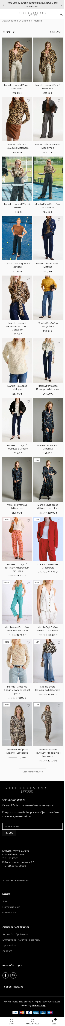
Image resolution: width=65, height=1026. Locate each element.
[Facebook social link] (5, 975)
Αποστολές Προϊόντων (15, 934)
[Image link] (26, 789)
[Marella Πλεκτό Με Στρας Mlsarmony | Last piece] (17, 661)
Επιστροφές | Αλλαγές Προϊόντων (21, 939)
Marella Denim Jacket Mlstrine (47, 265)
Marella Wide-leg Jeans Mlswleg (17, 265)
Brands (26, 20)
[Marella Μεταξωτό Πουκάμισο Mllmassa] (48, 360)
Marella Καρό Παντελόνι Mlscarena (48, 205)
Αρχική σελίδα (10, 20)
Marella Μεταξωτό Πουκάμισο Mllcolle (17, 447)
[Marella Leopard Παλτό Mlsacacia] (48, 60)
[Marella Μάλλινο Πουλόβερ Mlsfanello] (17, 119)
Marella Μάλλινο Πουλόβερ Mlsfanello (17, 146)
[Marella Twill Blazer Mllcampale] (48, 539)
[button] (3, 5)
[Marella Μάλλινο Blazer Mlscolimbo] (48, 119)
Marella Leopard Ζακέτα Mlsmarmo (17, 86)
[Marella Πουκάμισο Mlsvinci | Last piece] (17, 724)
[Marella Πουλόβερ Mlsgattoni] (48, 298)
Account (7, 951)
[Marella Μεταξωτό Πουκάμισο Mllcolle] (17, 420)
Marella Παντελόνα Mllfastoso (17, 506)
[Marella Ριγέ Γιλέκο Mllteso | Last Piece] (48, 602)
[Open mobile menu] (4, 14)
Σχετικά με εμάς (11, 907)
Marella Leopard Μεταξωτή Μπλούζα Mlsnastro (17, 326)
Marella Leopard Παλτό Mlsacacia (47, 86)
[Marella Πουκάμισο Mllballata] (48, 420)
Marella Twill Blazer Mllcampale (48, 566)
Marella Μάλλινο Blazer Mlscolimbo (47, 146)
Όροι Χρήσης (10, 945)
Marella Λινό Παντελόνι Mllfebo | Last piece (17, 628)
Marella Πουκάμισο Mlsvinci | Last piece (17, 751)
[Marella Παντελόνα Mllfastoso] (17, 479)
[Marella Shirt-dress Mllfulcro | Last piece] (48, 479)
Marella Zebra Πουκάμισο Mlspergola (47, 688)
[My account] (61, 14)
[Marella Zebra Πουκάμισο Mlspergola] (48, 661)
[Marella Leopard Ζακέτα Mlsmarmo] (17, 60)
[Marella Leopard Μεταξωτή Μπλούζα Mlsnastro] (17, 298)
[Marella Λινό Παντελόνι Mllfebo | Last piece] (17, 602)
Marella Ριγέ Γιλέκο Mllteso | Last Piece (47, 628)
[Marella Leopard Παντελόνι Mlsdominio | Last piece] (48, 724)
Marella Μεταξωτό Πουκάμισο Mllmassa (47, 387)
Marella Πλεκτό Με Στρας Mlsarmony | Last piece (17, 690)
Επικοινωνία (9, 912)
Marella (38, 20)
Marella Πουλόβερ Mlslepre (17, 387)
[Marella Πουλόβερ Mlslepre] (17, 360)
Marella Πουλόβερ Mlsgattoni (48, 324)
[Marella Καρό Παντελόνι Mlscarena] (48, 179)
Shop (5, 901)
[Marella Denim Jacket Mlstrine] (48, 238)
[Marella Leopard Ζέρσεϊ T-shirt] (17, 179)
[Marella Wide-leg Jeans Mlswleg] (17, 238)
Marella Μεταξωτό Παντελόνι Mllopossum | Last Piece (17, 568)
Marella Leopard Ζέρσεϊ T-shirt (17, 205)
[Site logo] (32, 14)
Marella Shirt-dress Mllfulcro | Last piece (48, 506)
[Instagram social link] (13, 975)
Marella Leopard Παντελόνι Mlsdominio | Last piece (48, 753)
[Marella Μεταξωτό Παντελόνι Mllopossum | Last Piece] (17, 539)
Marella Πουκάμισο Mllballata (47, 447)
